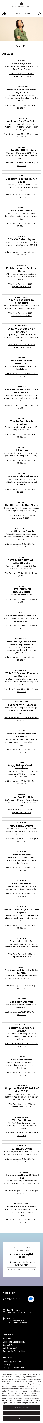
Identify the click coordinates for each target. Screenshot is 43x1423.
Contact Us (8, 1345)
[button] (4, 13)
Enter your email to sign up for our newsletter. (21, 1263)
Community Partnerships (14, 1351)
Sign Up (31, 1269)
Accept (22, 1413)
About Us (7, 1339)
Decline (22, 1418)
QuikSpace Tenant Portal (14, 1368)
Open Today (16, 13)
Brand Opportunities (12, 1362)
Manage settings (21, 1407)
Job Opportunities (11, 1348)
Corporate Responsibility (14, 1342)
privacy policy (19, 1377)
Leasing (6, 1365)
